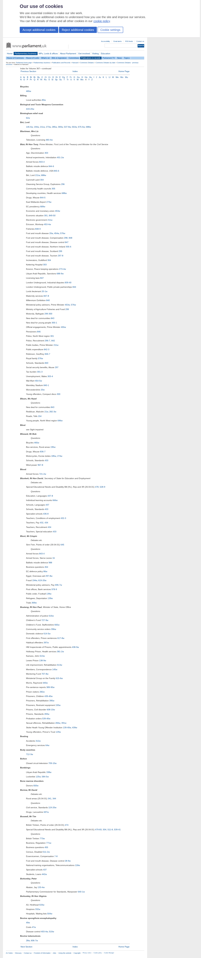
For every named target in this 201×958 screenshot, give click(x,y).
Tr (68, 79)
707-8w (44, 674)
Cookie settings (110, 29)
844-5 (42, 197)
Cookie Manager (109, 953)
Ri (41, 79)
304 (42, 180)
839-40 (68, 282)
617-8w (60, 638)
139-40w (67, 727)
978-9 (54, 589)
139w (48, 594)
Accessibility (105, 41)
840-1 (46, 385)
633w (41, 905)
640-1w (81, 892)
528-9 (102, 487)
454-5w (38, 381)
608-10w (51, 709)
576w (62, 233)
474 (66, 825)
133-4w (41, 887)
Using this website (64, 953)
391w (63, 723)
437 (47, 505)
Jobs (54, 953)
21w (46, 411)
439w (74, 727)
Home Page (123, 71)
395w (51, 700)
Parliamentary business (25, 53)
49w (28, 922)
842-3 (46, 349)
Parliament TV (109, 58)
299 (60, 251)
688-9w (60, 273)
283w (46, 714)
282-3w (52, 411)
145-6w (29, 127)
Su (60, 79)
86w (45, 571)
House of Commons (15, 58)
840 (48, 300)
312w (38, 741)
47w (34, 927)
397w (46, 642)
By (38, 77)
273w (48, 127)
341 (49, 798)
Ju (100, 77)
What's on (45, 58)
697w (46, 812)
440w (45, 683)
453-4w (47, 224)
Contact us (140, 41)
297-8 (60, 255)
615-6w (59, 678)
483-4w (49, 140)
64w (47, 745)
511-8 (110, 829)
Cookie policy (98, 953)
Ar (24, 77)
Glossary (18, 953)
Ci (46, 77)
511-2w (46, 852)
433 (46, 460)
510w (51, 931)
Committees (74, 58)
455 (46, 847)
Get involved (84, 53)
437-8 (50, 496)
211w (42, 127)
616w (51, 616)
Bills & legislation (59, 58)
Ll (109, 77)
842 (53, 340)
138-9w (42, 660)
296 (63, 184)
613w (42, 656)
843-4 (42, 162)
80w (44, 100)
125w (38, 776)
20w (51, 233)
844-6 (51, 166)
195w (52, 447)
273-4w (62, 269)
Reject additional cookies (78, 29)
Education (105, 53)
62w (28, 118)
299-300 (48, 314)
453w (57, 211)
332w (37, 909)
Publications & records (90, 58)
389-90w (50, 687)
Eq (63, 77)
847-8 (46, 296)
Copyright (77, 953)
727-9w (44, 620)
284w (57, 723)
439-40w (48, 696)
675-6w (81, 127)
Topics (127, 58)
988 (50, 562)
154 (39, 416)
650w (35, 785)
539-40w (46, 718)
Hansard (75, 63)
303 (46, 153)
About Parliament (68, 53)
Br (35, 77)
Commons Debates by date (105, 63)
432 (41, 522)
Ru (45, 79)
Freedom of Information (42, 953)
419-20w (30, 109)
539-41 (117, 829)
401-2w (60, 157)
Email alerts (117, 41)
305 (53, 188)
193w (57, 705)
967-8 (40, 465)
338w (48, 772)
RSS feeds (129, 41)
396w (53, 629)
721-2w (42, 474)
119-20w (52, 807)
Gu (78, 77)
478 (97, 487)
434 (46, 522)
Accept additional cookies (39, 29)
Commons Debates (87, 63)
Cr (49, 77)
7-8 (56, 856)
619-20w (42, 580)
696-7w (58, 585)
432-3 (63, 518)
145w (54, 669)
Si (52, 79)
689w (42, 206)
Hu (90, 77)
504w (49, 913)
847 (66, 242)
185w (53, 456)
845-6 (56, 171)
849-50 (52, 215)
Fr (71, 77)
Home (10, 53)
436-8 (46, 514)
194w (36, 127)
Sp (56, 79)
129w (58, 732)
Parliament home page (24, 63)
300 (58, 394)
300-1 (54, 322)
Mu (126, 77)
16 (53, 558)
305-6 (68, 246)
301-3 (40, 372)
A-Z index (9, 953)
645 (62, 544)
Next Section (26, 947)
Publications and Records (61, 63)
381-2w (60, 651)
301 (46, 215)
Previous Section (28, 71)
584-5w (45, 776)
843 (52, 318)
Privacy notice (87, 953)
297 (56, 367)
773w (42, 838)
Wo (81, 79)
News (119, 58)
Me (117, 77)
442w (44, 874)
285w (54, 127)
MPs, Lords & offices (48, 53)
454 (46, 567)
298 (66, 238)
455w (63, 327)
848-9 (38, 229)
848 (70, 238)
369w (60, 127)
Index (75, 71)
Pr (31, 79)
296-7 (47, 340)
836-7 (42, 451)
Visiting (95, 53)
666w (55, 500)
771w (48, 843)
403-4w (44, 931)
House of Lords (32, 58)
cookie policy (101, 21)
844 (74, 287)
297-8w (48, 576)
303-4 (50, 376)
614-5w (47, 633)
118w (77, 865)
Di (57, 77)
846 (39, 331)
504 (104, 829)
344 (54, 798)
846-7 (47, 354)
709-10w (52, 763)
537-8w (67, 127)
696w (60, 420)
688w (88, 127)
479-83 (98, 829)
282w (42, 692)
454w (56, 233)
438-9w (75, 647)
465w (28, 91)
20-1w (44, 291)
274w (59, 456)
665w (56, 625)
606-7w (34, 940)
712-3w (29, 754)
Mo (121, 77)
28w (28, 940)
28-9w (68, 861)
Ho (86, 77)
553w (74, 127)
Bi (31, 77)
